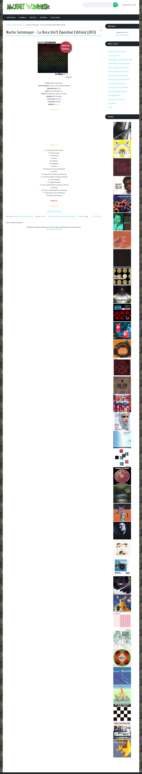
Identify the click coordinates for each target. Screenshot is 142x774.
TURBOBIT (49, 211)
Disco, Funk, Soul (114, 56)
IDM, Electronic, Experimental (118, 75)
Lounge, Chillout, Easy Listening (23, 216)
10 (25, 25)
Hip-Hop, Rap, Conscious (116, 99)
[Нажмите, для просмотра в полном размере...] (53, 78)
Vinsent (44, 216)
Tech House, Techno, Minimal (118, 87)
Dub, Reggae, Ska (114, 95)
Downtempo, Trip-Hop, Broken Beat (120, 60)
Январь (20, 25)
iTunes (57, 104)
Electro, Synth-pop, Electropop (118, 67)
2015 (14, 25)
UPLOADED (58, 211)
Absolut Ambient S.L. (70, 216)
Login (134, 5)
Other (110, 107)
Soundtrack (112, 103)
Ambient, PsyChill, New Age (117, 52)
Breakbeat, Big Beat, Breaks (117, 91)
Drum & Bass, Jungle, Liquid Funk (119, 63)
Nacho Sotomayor (57, 216)
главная (9, 25)
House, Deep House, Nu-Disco (118, 71)
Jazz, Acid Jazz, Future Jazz (117, 83)
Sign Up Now (126, 5)
